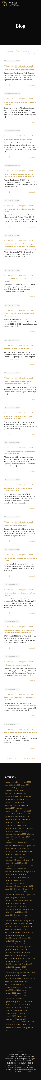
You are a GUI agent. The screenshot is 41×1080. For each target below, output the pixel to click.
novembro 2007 (22, 996)
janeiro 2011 (28, 952)
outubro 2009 (22, 970)
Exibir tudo (32, 53)
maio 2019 (25, 848)
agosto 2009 (21, 973)
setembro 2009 (11, 973)
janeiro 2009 (30, 978)
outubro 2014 (21, 906)
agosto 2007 (10, 1001)
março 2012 (17, 938)
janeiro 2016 (29, 889)
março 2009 (9, 978)
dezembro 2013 (10, 918)
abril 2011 (24, 949)
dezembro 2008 (11, 981)
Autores (26, 51)
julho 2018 (29, 860)
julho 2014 (29, 909)
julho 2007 (19, 1001)
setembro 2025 (21, 793)
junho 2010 (17, 961)
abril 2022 (9, 819)
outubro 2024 (10, 808)
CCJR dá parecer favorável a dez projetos (17, 665)
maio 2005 (18, 1025)
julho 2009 (31, 973)
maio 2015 (25, 897)
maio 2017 (24, 874)
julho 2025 (18, 796)
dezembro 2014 (20, 903)
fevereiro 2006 (10, 1016)
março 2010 (17, 964)
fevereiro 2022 (27, 819)
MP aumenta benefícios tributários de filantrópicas (20, 732)
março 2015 (17, 900)
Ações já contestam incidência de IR (15, 525)
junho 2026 (27, 782)
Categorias (9, 51)
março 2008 (26, 990)
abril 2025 (17, 799)
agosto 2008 (10, 987)
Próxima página (29, 758)
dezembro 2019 (10, 843)
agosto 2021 (21, 828)
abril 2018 (24, 863)
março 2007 (26, 1004)
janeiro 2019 (9, 854)
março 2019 (17, 851)
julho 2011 (28, 947)
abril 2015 (8, 900)
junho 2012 (17, 935)
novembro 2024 (22, 805)
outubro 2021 (21, 825)
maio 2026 (9, 785)
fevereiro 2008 (10, 993)
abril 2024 (17, 814)
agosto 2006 (10, 1013)
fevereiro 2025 (10, 802)
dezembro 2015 (10, 892)
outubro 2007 (10, 999)
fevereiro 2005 (10, 1027)
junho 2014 (9, 912)
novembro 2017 (22, 869)
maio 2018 (17, 863)
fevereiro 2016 (19, 889)
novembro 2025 (22, 791)
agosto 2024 (9, 811)
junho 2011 (9, 949)
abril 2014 (24, 912)
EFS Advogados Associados (24, 66)
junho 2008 (28, 987)
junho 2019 (17, 848)
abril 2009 (26, 975)
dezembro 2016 (19, 880)
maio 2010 (25, 961)
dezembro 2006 (22, 1007)
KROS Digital (30, 1058)
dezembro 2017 (10, 869)
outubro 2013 (9, 921)
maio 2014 (17, 912)
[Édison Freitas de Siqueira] (10, 3)
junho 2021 (9, 831)
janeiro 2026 (20, 788)
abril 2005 (26, 1025)
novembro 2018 (10, 857)
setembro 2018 (10, 860)
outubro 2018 (21, 857)
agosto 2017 (30, 871)
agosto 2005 (21, 1022)
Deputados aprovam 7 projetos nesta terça (18, 139)
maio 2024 (9, 814)
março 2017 (17, 877)
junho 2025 (27, 796)
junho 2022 (18, 817)
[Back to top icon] (20, 1048)
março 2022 (17, 819)
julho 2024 (18, 811)
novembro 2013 (22, 918)
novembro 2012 (22, 929)
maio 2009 (18, 975)
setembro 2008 (21, 984)
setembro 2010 (20, 958)
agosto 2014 (21, 909)
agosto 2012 (30, 932)
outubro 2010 (10, 958)
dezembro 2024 (10, 805)
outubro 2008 (10, 984)
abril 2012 (8, 938)
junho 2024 (27, 811)
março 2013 (9, 926)
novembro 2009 (11, 970)
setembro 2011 (10, 947)
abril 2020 (26, 837)
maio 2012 (24, 935)
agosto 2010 (31, 958)
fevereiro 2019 (27, 851)
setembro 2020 (10, 834)
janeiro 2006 (21, 1016)
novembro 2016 (10, 883)
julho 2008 (19, 987)
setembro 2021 (10, 828)
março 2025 (25, 799)
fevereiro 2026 (10, 788)
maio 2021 (17, 831)
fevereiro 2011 (18, 952)
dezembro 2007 (11, 996)
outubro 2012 (10, 932)
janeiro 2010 (9, 967)
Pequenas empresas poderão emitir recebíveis (19, 69)
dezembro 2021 (20, 822)
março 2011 (9, 952)
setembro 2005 (11, 1022)
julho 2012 (9, 935)
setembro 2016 (10, 886)
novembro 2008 (22, 981)
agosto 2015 (31, 895)
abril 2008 (17, 990)
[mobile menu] (38, 3)
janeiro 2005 (21, 1027)
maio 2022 (26, 817)
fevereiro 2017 (26, 877)
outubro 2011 (20, 944)
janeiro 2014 (29, 915)
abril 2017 (8, 877)
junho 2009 (9, 975)
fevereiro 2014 (19, 915)
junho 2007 (28, 1001)
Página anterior (11, 758)
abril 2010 (9, 964)
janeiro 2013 (28, 926)
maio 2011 (16, 949)
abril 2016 (29, 886)
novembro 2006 (11, 1010)
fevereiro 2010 (27, 964)
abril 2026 (17, 785)
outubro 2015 (10, 895)
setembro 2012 (20, 932)
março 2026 (25, 785)
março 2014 (9, 915)
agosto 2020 (21, 834)
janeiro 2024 (9, 817)
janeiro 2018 (29, 866)
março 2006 (27, 1013)
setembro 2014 (10, 909)
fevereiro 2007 (10, 1007)
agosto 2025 (9, 796)
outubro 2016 (21, 883)
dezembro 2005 (11, 1019)
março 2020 (9, 840)
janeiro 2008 (21, 993)
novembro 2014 (10, 906)
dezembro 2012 (10, 929)
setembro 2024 (21, 808)
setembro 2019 (20, 845)
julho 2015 (9, 897)
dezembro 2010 (10, 955)
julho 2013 (8, 923)
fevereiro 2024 (26, 814)
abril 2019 (8, 851)
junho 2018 (9, 863)
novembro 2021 (10, 825)
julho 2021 (29, 828)
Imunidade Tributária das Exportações (16, 349)
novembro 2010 (22, 955)
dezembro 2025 (10, 791)
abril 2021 (24, 831)
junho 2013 (16, 923)
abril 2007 (17, 1004)
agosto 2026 (9, 782)
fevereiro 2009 (20, 978)
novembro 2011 (10, 944)
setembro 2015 (20, 895)
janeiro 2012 (9, 941)
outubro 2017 (10, 871)
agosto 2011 (20, 947)
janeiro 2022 (9, 822)
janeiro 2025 (20, 802)
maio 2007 (9, 1004)
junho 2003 (30, 1027)
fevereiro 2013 (19, 926)
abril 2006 (19, 1013)
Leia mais (32, 85)
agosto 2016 (21, 886)
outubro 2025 (10, 793)
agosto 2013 (30, 921)
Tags (17, 51)
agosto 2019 (31, 845)
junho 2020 (9, 837)
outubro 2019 (10, 845)
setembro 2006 (22, 1010)
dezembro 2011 (19, 941)
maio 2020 (18, 837)
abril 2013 (32, 923)
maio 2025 (9, 799)
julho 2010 (9, 961)
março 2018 (9, 866)
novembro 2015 (22, 892)
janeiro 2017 (9, 880)
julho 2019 (9, 848)
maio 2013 (24, 923)
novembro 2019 (22, 843)
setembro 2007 (21, 999)
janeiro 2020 (30, 840)
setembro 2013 (20, 921)
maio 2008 (9, 990)
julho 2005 (31, 1022)
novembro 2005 (22, 1019)
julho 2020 (30, 834)
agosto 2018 (21, 860)
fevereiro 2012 (26, 938)
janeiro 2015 (9, 903)
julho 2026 (18, 782)
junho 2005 (9, 1025)
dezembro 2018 (20, 854)
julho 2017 (9, 874)
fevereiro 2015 (27, 900)
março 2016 (9, 889)
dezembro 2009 (20, 967)
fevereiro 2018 (19, 866)
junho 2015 (17, 897)
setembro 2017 (20, 871)
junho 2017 (17, 874)
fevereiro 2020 (20, 840)
